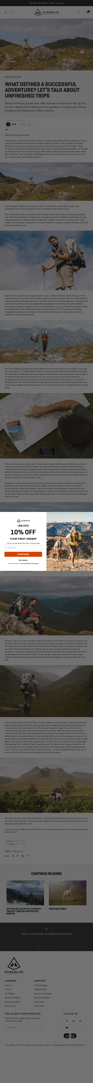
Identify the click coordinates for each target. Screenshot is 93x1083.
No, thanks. (23, 560)
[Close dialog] (90, 514)
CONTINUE (23, 554)
